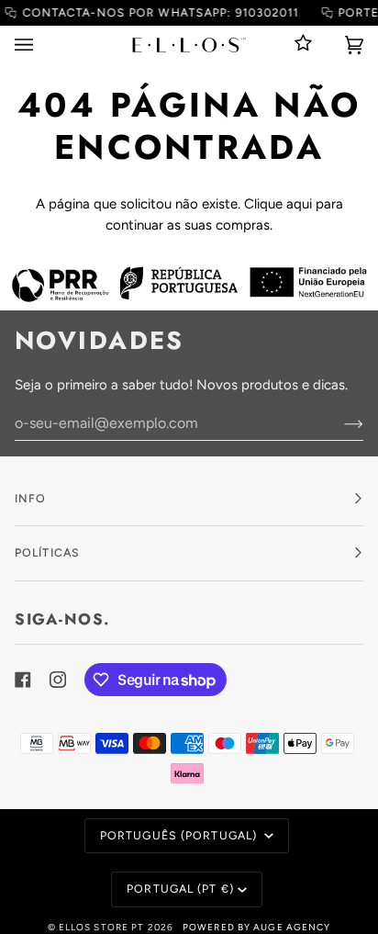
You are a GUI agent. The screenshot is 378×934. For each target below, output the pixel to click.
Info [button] (30, 498)
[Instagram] (58, 679)
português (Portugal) (180, 835)
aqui (299, 204)
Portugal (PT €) (180, 888)
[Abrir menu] (42, 44)
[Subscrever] (339, 423)
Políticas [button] (47, 552)
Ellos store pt (102, 927)
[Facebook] (23, 679)
